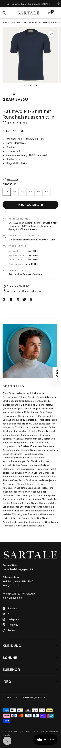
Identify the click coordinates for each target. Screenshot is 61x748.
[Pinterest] (19, 299)
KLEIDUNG (12, 646)
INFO (7, 681)
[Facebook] (5, 299)
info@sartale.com (12, 597)
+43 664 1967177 (12, 593)
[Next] (36, 85)
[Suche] (4, 12)
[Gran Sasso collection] (30, 99)
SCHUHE (10, 658)
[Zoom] (51, 34)
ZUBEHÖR (11, 670)
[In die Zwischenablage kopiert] (32, 299)
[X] (12, 299)
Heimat (6, 22)
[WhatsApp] (25, 299)
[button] (57, 374)
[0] (49, 12)
